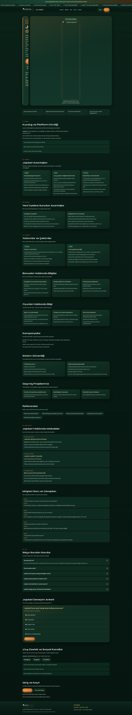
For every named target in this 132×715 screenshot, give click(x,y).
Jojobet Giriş (27, 690)
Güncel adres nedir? (30, 568)
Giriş (100, 9)
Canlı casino (31, 629)
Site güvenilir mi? (29, 560)
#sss (86, 707)
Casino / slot (31, 624)
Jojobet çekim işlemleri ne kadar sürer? (35, 579)
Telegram (36, 659)
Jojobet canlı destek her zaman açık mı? (36, 584)
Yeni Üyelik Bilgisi (39, 690)
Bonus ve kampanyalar (34, 634)
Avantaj (61, 9)
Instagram (27, 659)
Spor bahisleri (31, 615)
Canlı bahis (30, 620)
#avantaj (82, 707)
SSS (71, 9)
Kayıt (106, 9)
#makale (76, 707)
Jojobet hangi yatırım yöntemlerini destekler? (37, 589)
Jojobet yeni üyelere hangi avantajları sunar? (37, 573)
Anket (74, 9)
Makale (66, 9)
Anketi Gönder (29, 638)
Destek (80, 9)
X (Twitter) (46, 659)
